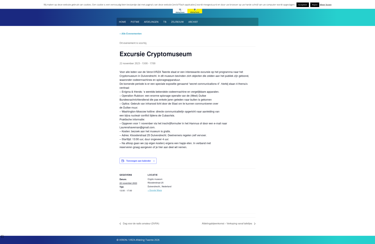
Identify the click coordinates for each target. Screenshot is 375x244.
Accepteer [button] (302, 4)
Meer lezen (325, 4)
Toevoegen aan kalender (138, 160)
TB (164, 21)
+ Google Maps (155, 190)
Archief (193, 21)
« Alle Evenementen (131, 33)
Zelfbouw (177, 21)
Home (122, 21)
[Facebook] (2, 236)
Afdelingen (151, 21)
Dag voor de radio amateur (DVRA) (140, 223)
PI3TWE (135, 21)
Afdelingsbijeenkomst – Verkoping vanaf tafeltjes (227, 223)
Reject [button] (314, 4)
